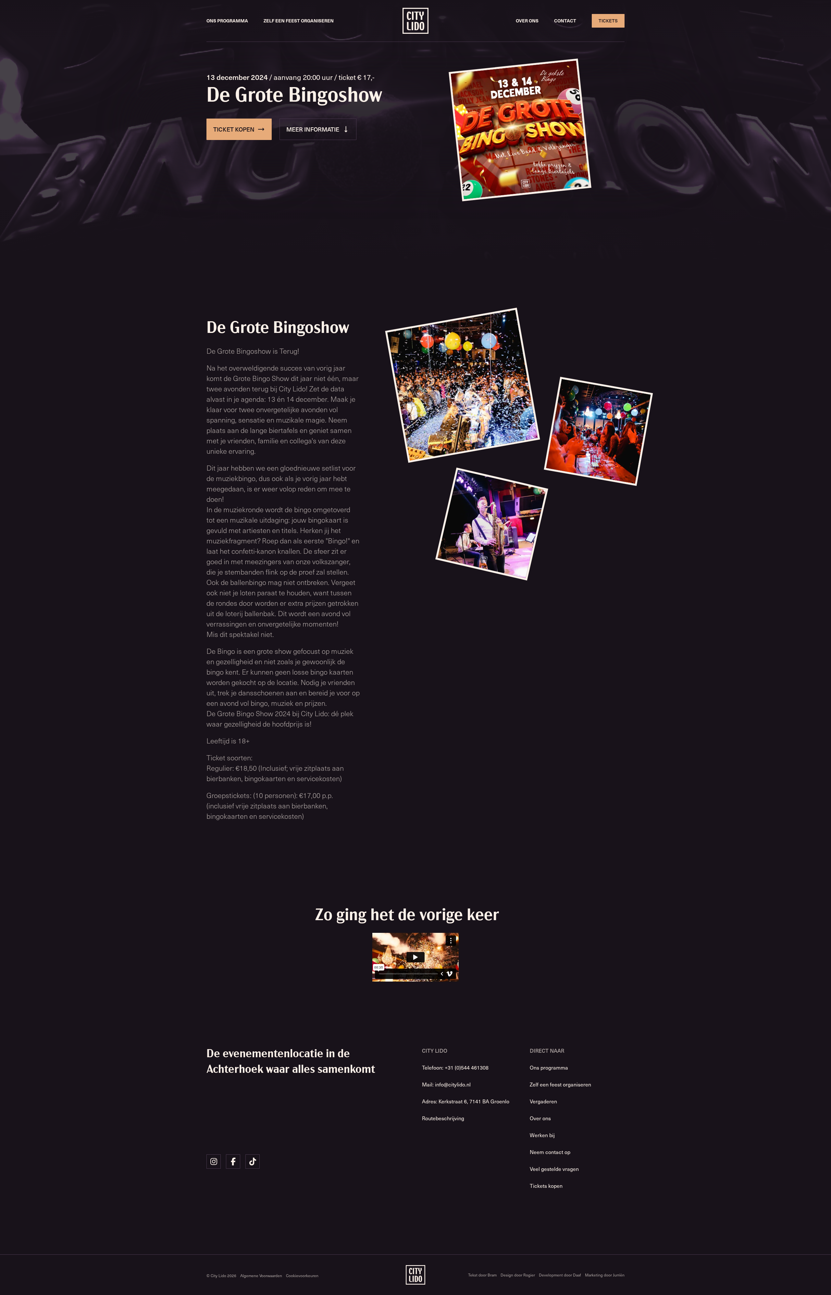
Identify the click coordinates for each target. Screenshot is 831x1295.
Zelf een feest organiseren (299, 20)
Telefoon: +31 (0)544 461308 (455, 1067)
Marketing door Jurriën (605, 1274)
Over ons (527, 20)
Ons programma (227, 20)
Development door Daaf (560, 1274)
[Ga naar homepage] (415, 21)
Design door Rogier (518, 1274)
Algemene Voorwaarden (261, 1275)
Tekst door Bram (482, 1274)
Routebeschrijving (443, 1118)
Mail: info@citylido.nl (446, 1084)
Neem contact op (550, 1152)
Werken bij (542, 1135)
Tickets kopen (546, 1185)
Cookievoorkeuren (302, 1275)
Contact (565, 20)
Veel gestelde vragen (554, 1169)
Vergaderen (543, 1101)
